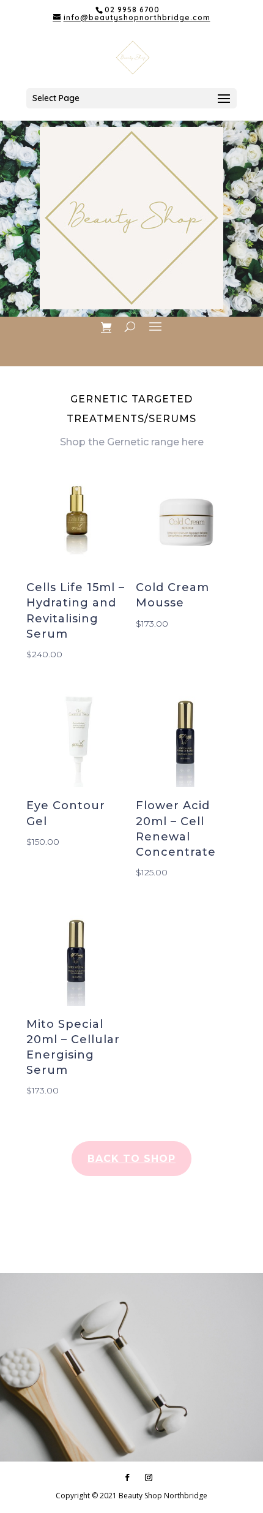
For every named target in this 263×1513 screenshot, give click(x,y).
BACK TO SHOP (131, 1158)
